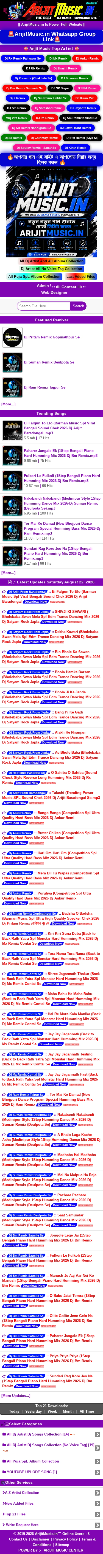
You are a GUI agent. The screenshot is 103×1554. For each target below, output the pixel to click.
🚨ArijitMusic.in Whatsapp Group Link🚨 (52, 36)
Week (52, 1411)
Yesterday (33, 1411)
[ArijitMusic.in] (51, 10)
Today (14, 1411)
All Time (87, 1411)
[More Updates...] (15, 1396)
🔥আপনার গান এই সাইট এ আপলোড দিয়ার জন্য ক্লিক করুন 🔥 (51, 159)
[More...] (8, 404)
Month (68, 1411)
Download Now (36, 601)
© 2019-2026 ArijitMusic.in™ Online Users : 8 (51, 1534)
